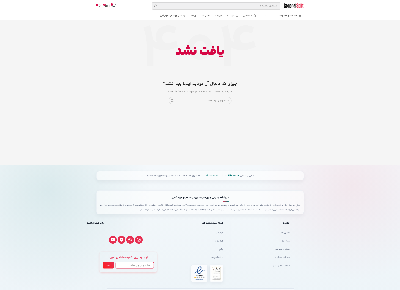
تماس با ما (285, 233)
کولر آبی (219, 233)
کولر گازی (219, 241)
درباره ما (286, 241)
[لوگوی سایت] (293, 6)
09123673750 (213, 175)
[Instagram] (139, 240)
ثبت (108, 265)
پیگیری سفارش (282, 249)
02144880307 (232, 175)
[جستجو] (155, 6)
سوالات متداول (282, 257)
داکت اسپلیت (217, 257)
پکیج (221, 249)
